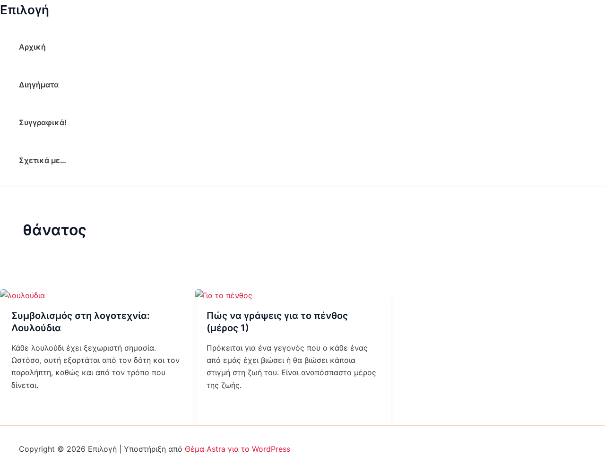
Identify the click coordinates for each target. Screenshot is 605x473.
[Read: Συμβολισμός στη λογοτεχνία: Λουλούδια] (22, 295)
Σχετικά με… (42, 160)
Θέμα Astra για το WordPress (237, 449)
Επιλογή (24, 9)
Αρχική (32, 47)
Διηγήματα (39, 84)
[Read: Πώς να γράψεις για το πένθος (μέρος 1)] (223, 295)
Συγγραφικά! (43, 122)
